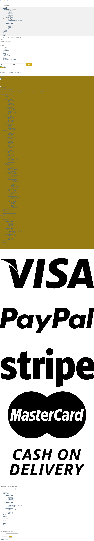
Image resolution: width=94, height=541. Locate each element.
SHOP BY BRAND (10, 107)
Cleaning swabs (9, 200)
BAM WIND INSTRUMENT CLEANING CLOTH (11, 72)
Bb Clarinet (11, 100)
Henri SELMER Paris (13, 159)
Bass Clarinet (11, 105)
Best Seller (10, 28)
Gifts (9, 26)
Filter (28, 64)
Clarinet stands (9, 189)
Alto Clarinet (11, 104)
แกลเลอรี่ (5, 34)
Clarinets (10, 12)
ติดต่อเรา (5, 35)
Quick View (3, 67)
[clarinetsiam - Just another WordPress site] (7, 0)
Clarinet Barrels (9, 172)
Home (1, 37)
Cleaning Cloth (9, 164)
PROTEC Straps (15, 197)
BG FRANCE (14, 198)
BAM (12, 167)
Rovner (10, 147)
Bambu (10, 139)
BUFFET (10, 111)
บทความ (5, 31)
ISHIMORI (10, 141)
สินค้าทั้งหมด (6, 9)
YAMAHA (10, 113)
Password (2, 534)
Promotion (10, 27)
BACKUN (10, 108)
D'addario (10, 160)
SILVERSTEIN (14, 175)
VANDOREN (11, 128)
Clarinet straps (9, 194)
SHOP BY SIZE (9, 99)
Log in (10, 536)
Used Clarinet (11, 22)
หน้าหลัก (5, 8)
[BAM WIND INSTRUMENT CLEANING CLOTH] (2, 66)
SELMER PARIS (12, 109)
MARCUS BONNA (15, 181)
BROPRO (13, 184)
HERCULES (14, 192)
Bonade (10, 143)
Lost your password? (5, 539)
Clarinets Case (9, 177)
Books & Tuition (12, 25)
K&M (12, 193)
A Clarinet (10, 103)
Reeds (9, 16)
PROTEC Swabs (15, 203)
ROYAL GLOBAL (12, 112)
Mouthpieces (11, 13)
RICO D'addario (12, 146)
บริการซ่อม (5, 32)
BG (9, 145)
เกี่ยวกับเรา (5, 30)
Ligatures (10, 15)
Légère (9, 158)
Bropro (12, 202)
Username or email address (6, 531)
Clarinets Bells (9, 168)
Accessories (11, 19)
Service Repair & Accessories (15, 20)
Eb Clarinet (11, 101)
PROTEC (13, 185)
